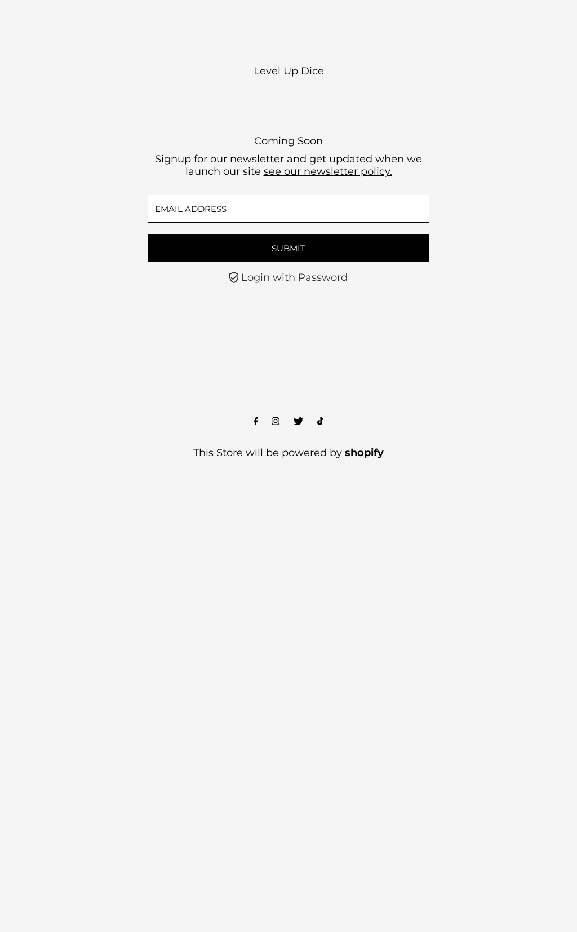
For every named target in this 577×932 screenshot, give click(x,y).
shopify (364, 453)
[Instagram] (275, 421)
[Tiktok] (320, 421)
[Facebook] (256, 421)
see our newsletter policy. (328, 171)
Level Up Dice (289, 71)
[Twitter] (298, 421)
